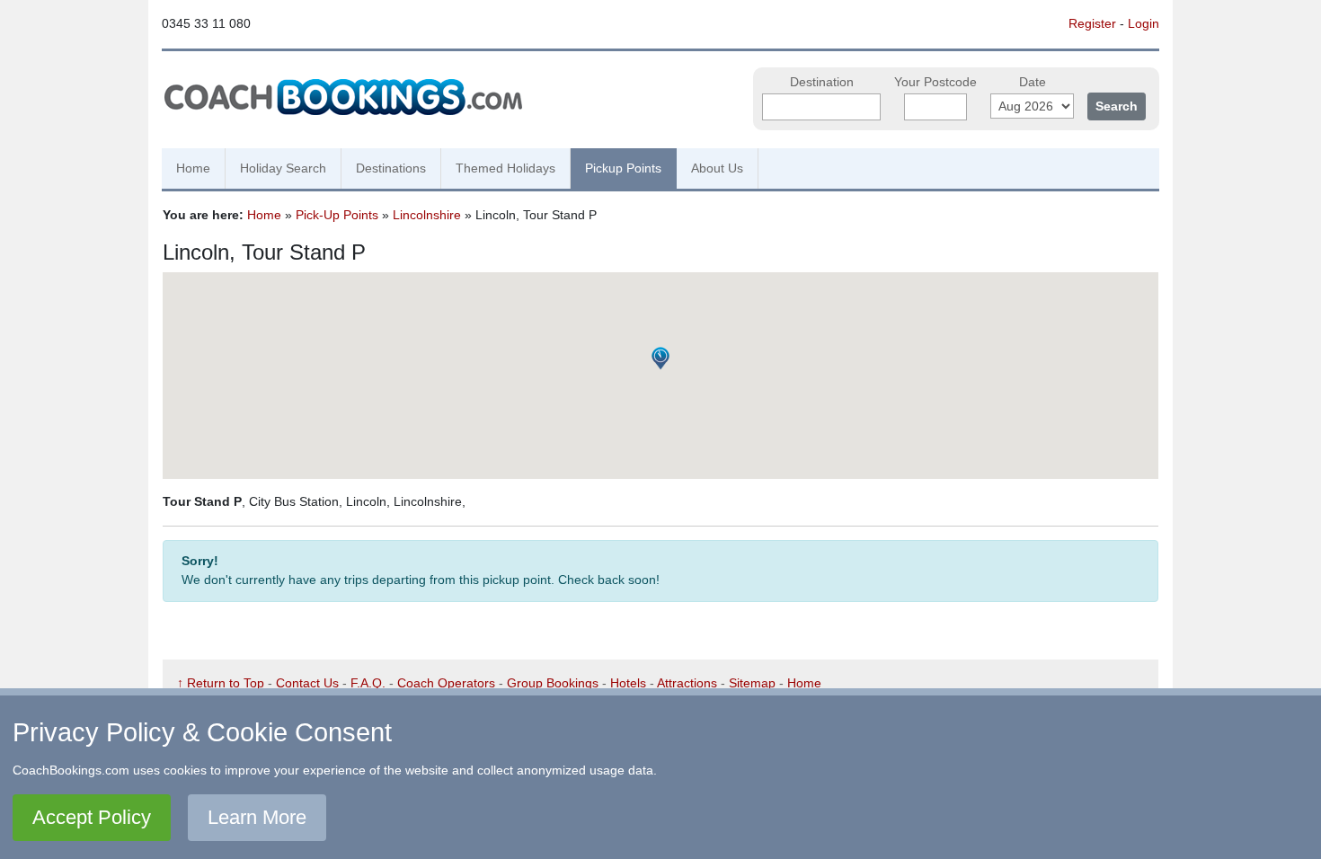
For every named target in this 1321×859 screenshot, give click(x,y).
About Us (717, 168)
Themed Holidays (505, 168)
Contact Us (307, 683)
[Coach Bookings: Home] (343, 94)
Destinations (391, 168)
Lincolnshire (427, 215)
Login (1143, 23)
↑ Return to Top (220, 683)
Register (1092, 23)
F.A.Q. (368, 683)
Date (1032, 82)
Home (193, 168)
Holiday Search (283, 168)
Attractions (687, 683)
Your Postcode (935, 82)
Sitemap (752, 683)
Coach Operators (446, 683)
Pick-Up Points (337, 215)
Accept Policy (91, 817)
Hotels (628, 683)
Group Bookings (552, 683)
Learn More (257, 817)
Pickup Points (623, 168)
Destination (822, 82)
